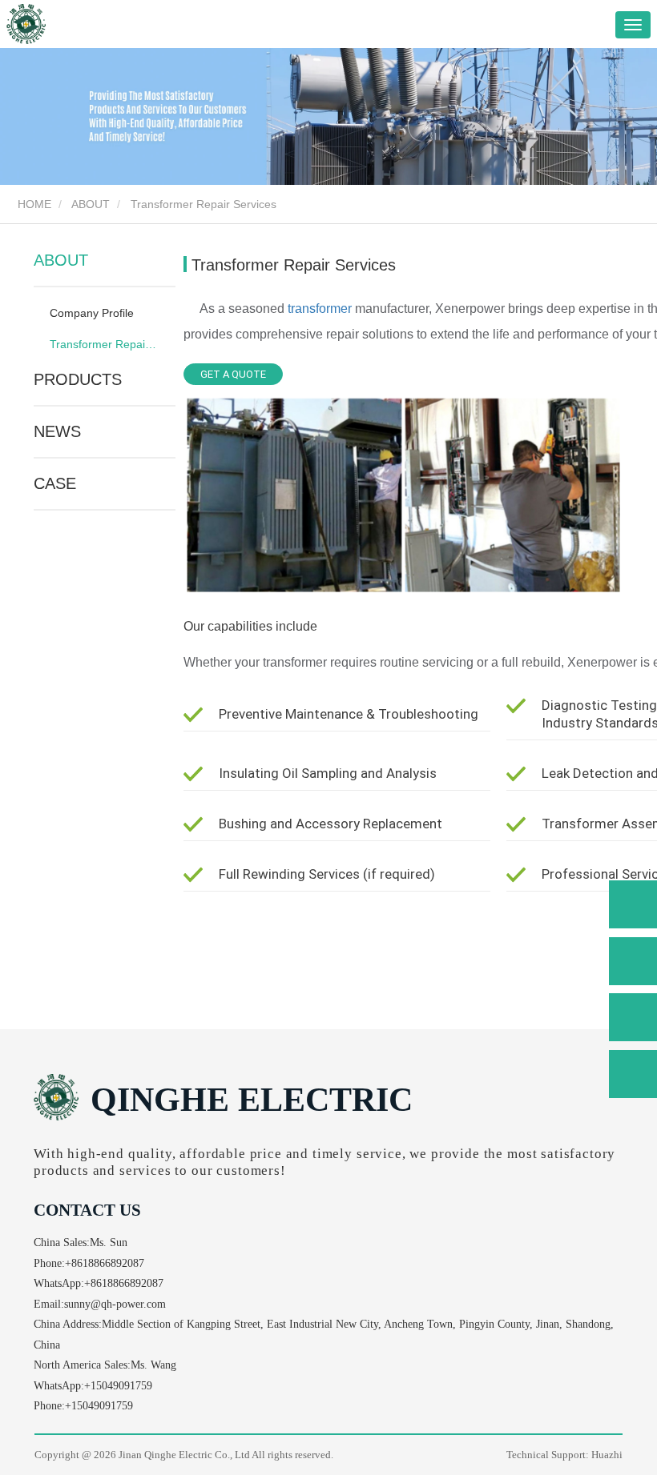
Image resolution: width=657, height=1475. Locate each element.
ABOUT (90, 204)
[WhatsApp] (633, 904)
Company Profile (92, 313)
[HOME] (26, 24)
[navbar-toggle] (633, 24)
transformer (320, 308)
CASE (55, 483)
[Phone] (633, 961)
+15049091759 (118, 1386)
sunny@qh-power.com (115, 1304)
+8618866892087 (104, 1263)
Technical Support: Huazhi (564, 1455)
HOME (32, 204)
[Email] (633, 1017)
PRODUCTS (78, 379)
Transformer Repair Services (103, 344)
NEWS (57, 431)
